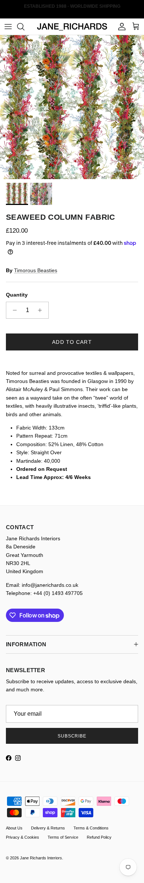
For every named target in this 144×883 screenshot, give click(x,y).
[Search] (24, 26)
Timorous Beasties (35, 270)
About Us (14, 828)
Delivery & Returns (48, 828)
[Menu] (8, 26)
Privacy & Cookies (22, 837)
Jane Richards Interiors (41, 858)
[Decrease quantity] (12, 310)
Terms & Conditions (91, 828)
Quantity (17, 295)
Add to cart (72, 342)
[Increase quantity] (41, 310)
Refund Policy (99, 837)
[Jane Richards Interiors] (72, 27)
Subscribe (72, 736)
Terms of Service (63, 837)
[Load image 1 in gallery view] (72, 107)
